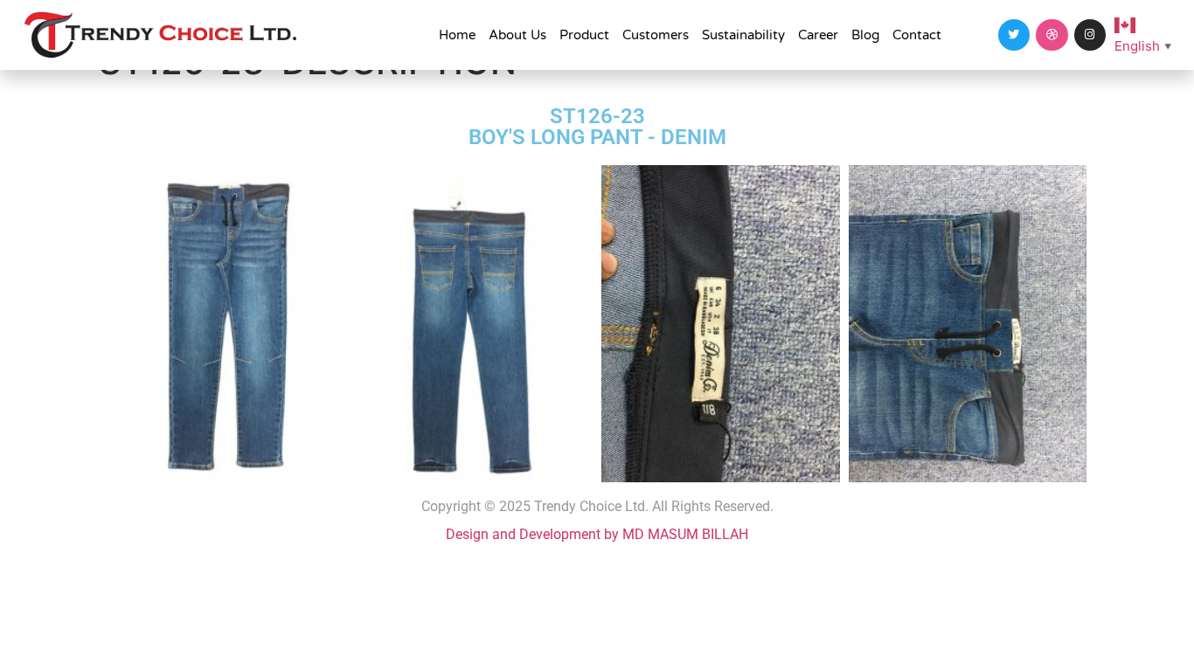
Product (584, 35)
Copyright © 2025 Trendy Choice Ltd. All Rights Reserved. (597, 506)
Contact (916, 35)
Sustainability (743, 35)
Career (818, 35)
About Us (517, 35)
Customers (655, 35)
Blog (865, 35)
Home (457, 35)
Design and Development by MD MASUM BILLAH (597, 534)
